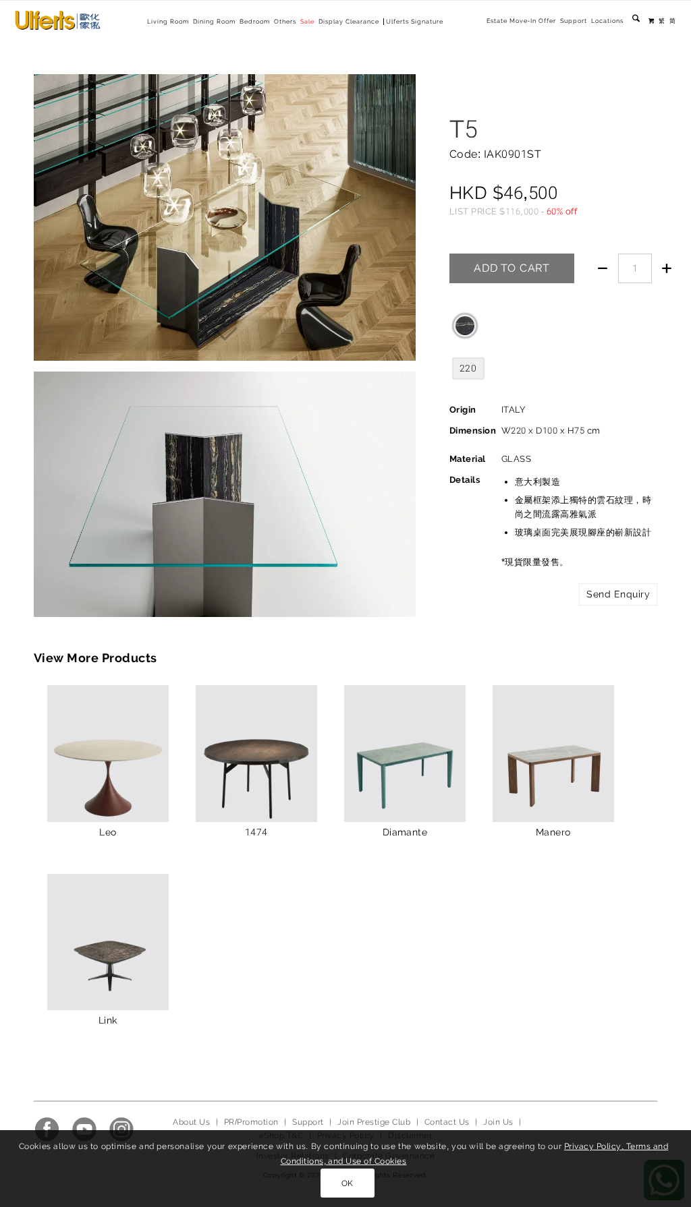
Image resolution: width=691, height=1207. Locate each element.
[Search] (636, 21)
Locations (607, 21)
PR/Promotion (251, 1122)
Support (573, 21)
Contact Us (447, 1122)
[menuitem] (521, 21)
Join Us (498, 1122)
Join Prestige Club (373, 1122)
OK (347, 1183)
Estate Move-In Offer (521, 21)
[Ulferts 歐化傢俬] (57, 20)
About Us (191, 1122)
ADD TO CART (512, 268)
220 (468, 368)
